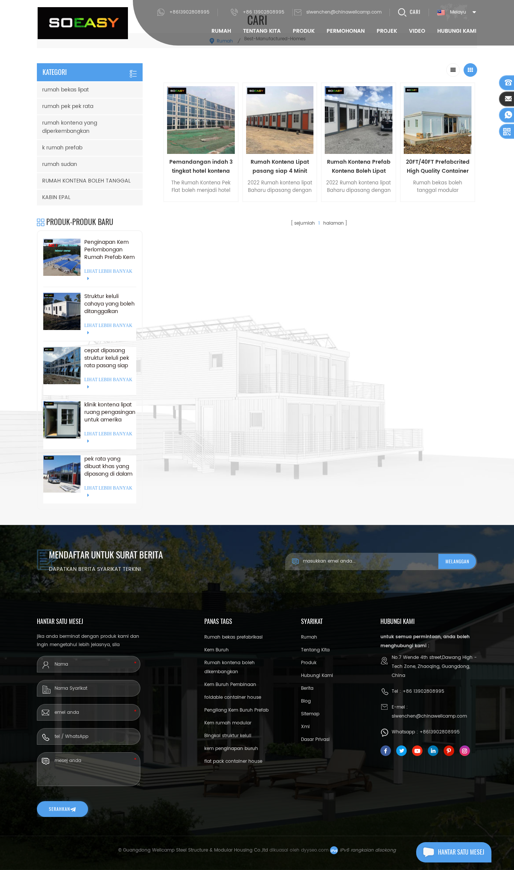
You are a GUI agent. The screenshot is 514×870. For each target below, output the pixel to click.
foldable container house (232, 697)
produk (308, 662)
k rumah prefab (62, 147)
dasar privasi (315, 739)
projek (387, 31)
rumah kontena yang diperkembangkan (69, 127)
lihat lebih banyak (201, 207)
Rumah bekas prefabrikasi (233, 637)
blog (306, 701)
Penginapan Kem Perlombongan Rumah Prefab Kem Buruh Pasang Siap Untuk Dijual (109, 250)
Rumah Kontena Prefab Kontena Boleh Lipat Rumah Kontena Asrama (358, 167)
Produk (304, 31)
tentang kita (262, 31)
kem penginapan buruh (231, 748)
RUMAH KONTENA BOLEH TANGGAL (86, 180)
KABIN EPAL (56, 197)
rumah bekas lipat (65, 89)
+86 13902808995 (263, 12)
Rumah (221, 31)
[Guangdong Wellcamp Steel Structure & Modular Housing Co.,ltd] (83, 23)
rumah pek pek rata (67, 106)
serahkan (59, 809)
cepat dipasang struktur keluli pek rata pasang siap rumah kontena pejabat (106, 358)
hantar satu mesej (461, 852)
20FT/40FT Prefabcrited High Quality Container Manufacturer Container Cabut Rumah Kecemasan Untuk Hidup (437, 167)
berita (307, 688)
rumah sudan (59, 164)
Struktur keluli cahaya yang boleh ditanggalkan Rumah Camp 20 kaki (109, 304)
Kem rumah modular (227, 723)
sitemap (310, 714)
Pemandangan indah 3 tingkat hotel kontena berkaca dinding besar (201, 167)
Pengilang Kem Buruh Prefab (236, 710)
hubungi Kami (456, 31)
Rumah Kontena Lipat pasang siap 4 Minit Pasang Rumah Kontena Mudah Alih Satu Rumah (280, 167)
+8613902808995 (189, 12)
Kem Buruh (216, 650)
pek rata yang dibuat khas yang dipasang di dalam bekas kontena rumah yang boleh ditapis (108, 466)
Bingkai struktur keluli (227, 735)
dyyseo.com (314, 850)
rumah (309, 637)
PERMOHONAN (346, 31)
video (417, 31)
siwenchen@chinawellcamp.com (344, 12)
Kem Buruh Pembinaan (230, 684)
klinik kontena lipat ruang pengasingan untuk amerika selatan (109, 412)
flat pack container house (233, 761)
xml (305, 726)
